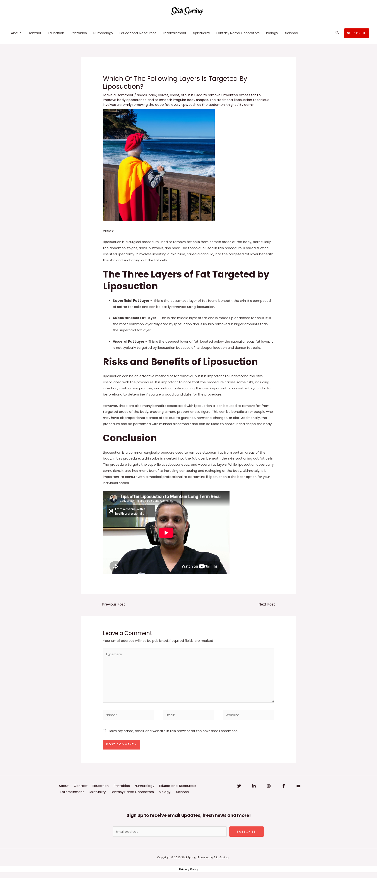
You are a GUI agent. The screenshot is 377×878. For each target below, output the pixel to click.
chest (174, 95)
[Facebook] (284, 786)
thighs (231, 104)
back (152, 95)
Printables (79, 33)
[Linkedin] (254, 786)
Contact (34, 33)
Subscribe (246, 831)
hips (184, 104)
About (16, 33)
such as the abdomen (207, 104)
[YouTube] (298, 786)
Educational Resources (138, 33)
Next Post (269, 604)
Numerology (103, 33)
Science (291, 33)
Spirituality (201, 33)
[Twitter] (239, 786)
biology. (272, 33)
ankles (142, 95)
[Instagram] (269, 786)
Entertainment (175, 33)
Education (56, 33)
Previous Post (111, 604)
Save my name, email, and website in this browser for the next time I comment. (173, 731)
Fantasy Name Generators (238, 33)
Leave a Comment (118, 95)
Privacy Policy (188, 869)
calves (163, 95)
